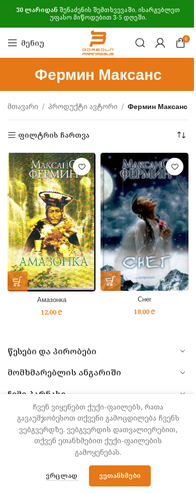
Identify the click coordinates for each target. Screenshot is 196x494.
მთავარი (23, 106)
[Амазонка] (51, 222)
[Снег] (144, 222)
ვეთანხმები (120, 475)
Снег (145, 299)
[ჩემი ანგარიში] (160, 43)
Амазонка (51, 299)
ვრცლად (62, 475)
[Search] (140, 43)
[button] (18, 281)
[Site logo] (98, 42)
